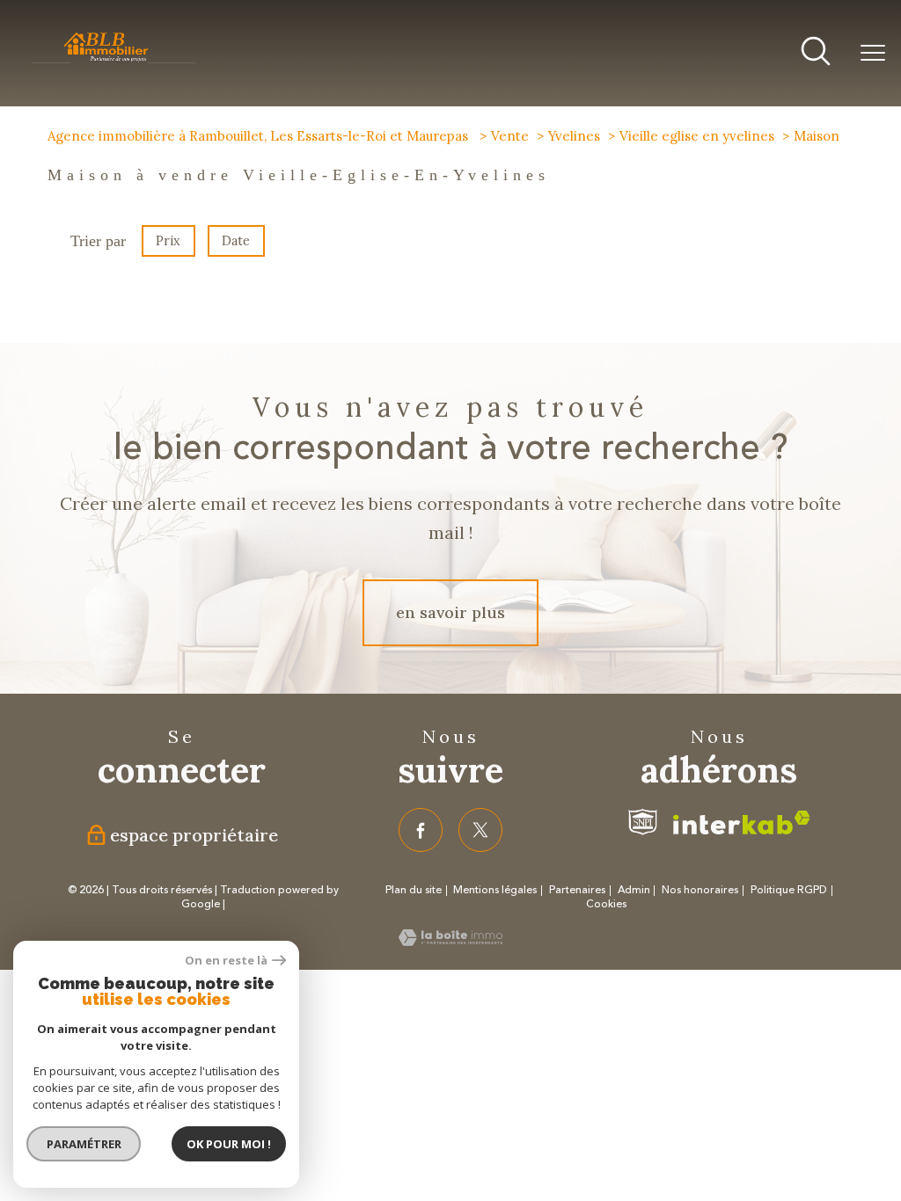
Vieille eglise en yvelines (696, 135)
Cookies (606, 905)
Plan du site (413, 890)
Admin (634, 890)
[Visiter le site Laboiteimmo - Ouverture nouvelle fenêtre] (450, 940)
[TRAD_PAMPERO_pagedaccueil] (113, 61)
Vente (510, 135)
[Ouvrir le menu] (873, 53)
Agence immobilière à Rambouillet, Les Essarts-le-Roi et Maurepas (260, 135)
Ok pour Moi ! (229, 1144)
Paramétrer (84, 1144)
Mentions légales (495, 890)
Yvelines (574, 135)
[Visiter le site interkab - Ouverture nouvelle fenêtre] (741, 822)
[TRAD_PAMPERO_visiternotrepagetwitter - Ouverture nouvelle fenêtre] (480, 830)
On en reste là (226, 960)
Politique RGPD (789, 890)
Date (237, 241)
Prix (168, 241)
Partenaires (577, 890)
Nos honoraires (700, 890)
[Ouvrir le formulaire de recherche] (815, 53)
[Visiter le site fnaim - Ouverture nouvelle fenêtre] (643, 822)
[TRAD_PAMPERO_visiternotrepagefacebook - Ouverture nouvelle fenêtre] (421, 830)
